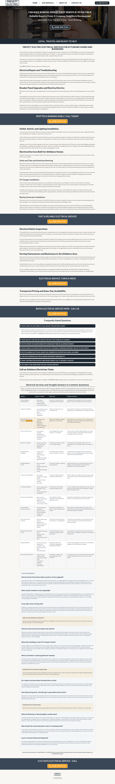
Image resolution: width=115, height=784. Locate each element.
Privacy (56, 778)
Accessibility (60, 778)
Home (35, 3)
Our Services (47, 3)
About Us (63, 3)
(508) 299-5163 (26, 66)
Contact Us (76, 3)
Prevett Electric (58, 777)
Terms (54, 778)
